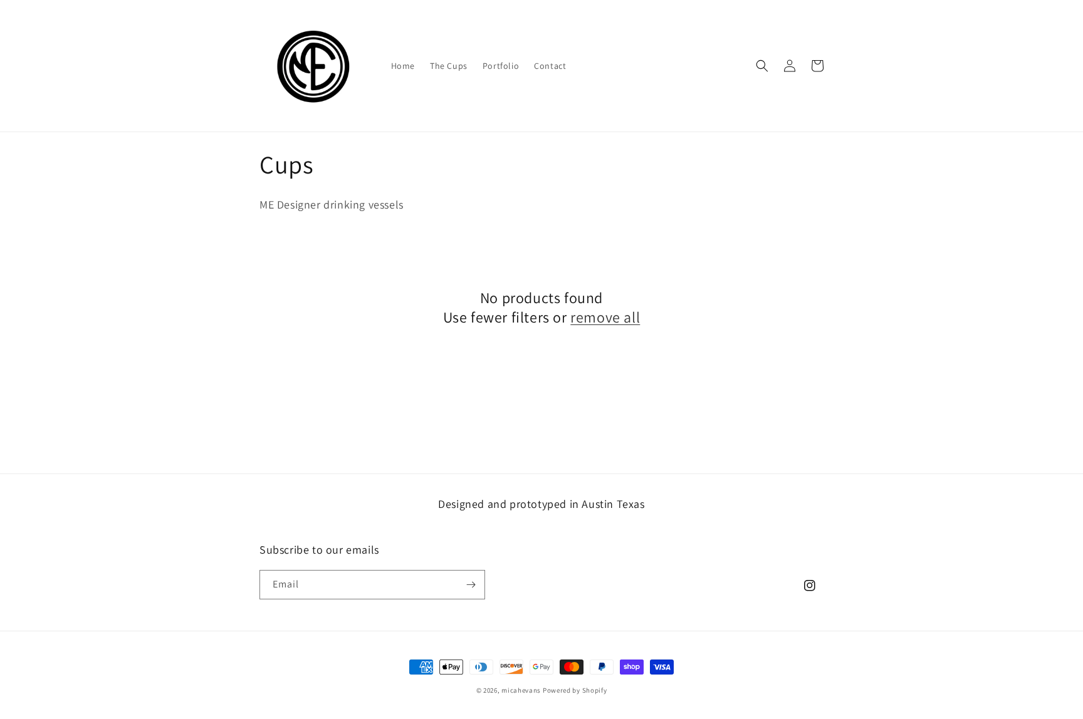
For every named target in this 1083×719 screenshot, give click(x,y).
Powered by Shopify (575, 690)
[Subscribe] (470, 584)
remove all (605, 317)
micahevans (521, 690)
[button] (762, 66)
